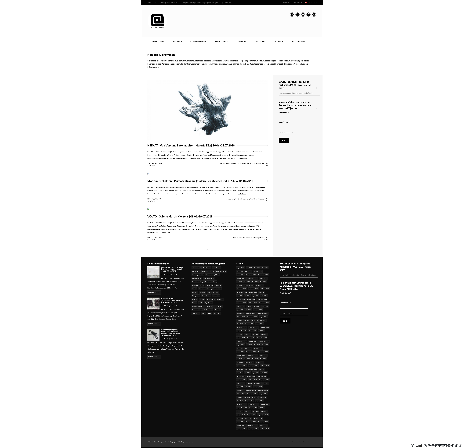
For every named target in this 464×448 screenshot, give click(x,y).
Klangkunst (195, 296)
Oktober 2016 (241, 394)
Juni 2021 (239, 334)
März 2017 (248, 387)
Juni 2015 (239, 411)
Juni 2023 (257, 306)
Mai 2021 (247, 334)
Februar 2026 (258, 271)
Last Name (284, 122)
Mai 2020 (265, 345)
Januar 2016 (259, 401)
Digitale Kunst (196, 278)
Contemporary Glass (212, 275)
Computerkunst (221, 271)
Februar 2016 (249, 401)
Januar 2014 (240, 422)
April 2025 (263, 282)
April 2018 (255, 373)
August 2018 (253, 369)
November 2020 (241, 341)
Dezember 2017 (262, 376)
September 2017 (264, 380)
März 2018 (264, 373)
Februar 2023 (258, 310)
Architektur (206, 268)
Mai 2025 (255, 282)
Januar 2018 (251, 376)
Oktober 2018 (265, 366)
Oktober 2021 (265, 327)
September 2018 (242, 369)
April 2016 (263, 397)
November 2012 (253, 429)
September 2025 (252, 278)
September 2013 (252, 425)
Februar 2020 (258, 348)
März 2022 (240, 324)
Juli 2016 (239, 397)
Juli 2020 (249, 345)
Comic (212, 271)
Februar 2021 (241, 338)
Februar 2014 (258, 418)
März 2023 (248, 310)
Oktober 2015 (265, 404)
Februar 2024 (241, 299)
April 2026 (240, 271)
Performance (208, 310)
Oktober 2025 (241, 278)
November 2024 (253, 289)
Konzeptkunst (206, 296)
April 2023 (240, 310)
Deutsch (311, 2)
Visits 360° (260, 41)
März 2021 (264, 334)
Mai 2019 (255, 359)
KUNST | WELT (221, 41)
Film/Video (253, 199)
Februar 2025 (249, 285)
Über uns (278, 41)
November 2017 (241, 380)
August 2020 (240, 345)
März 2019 (240, 362)
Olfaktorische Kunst (198, 306)
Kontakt (286, 2)
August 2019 (263, 355)
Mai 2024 (247, 296)
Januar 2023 (240, 313)
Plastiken (217, 310)
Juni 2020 (257, 345)
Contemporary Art (224, 163)
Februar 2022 (249, 324)
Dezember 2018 (241, 366)
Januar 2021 (251, 338)
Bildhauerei (196, 271)
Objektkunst (208, 303)
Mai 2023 (265, 306)
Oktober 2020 (253, 341)
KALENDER (241, 41)
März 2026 (248, 271)
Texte (203, 313)
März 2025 (240, 285)
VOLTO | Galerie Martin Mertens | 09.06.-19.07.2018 (179, 216)
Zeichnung (216, 313)
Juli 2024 (261, 292)
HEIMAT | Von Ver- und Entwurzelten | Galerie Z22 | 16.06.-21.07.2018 (191, 145)
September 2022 (252, 317)
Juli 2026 (249, 268)
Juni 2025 (247, 282)
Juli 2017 (249, 383)
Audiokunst (216, 268)
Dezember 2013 (251, 422)
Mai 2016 (255, 397)
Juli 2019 (239, 359)
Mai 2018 (247, 373)
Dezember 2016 (251, 390)
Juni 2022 (247, 320)
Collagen (205, 271)
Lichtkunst (216, 296)
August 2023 (240, 306)
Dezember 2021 (241, 327)
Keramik (195, 292)
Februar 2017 (258, 387)
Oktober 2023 (253, 303)
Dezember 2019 (251, 352)
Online (209, 306)
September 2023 (264, 303)
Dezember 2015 (241, 404)
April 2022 (263, 320)
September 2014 (263, 415)
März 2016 (240, 401)
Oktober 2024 (265, 289)
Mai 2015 (247, 411)
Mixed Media (211, 299)
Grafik (194, 289)
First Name (284, 112)
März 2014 (248, 418)
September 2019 (252, 355)
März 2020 (248, 348)
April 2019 (263, 359)
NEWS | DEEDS (158, 41)
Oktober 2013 (241, 425)
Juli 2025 (239, 282)
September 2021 (242, 331)
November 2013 (263, 422)
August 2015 (253, 408)
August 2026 (240, 268)
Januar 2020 (240, 352)
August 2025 (263, 278)
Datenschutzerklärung (299, 442)
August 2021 (253, 331)
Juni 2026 (257, 268)
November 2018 (253, 366)
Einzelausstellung (243, 199)
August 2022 (263, 317)
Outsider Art (218, 306)
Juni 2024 (239, 296)
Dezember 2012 (241, 429)
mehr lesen (243, 158)
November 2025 (263, 275)
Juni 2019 (247, 359)
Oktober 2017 (253, 380)
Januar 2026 (240, 275)
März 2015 (264, 411)
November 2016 (263, 390)
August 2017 (240, 383)
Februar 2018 (241, 376)
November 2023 (241, 303)
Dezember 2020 (262, 338)
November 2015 (253, 404)
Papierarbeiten (197, 310)
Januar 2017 (240, 390)
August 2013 (263, 425)
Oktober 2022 (241, 317)
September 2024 (242, 292)
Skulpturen (195, 313)
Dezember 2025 (251, 275)
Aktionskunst (196, 268)
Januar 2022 (259, 324)
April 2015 (255, 411)
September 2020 (264, 341)
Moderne (220, 299)
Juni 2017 (257, 383)
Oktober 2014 (251, 415)
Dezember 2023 (262, 299)
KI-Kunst (202, 292)
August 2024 (253, 292)
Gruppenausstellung (244, 163)
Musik (194, 303)
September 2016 (252, 394)
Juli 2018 (261, 369)
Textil (209, 313)
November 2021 (253, 327)
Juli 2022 (239, 320)
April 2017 (240, 387)
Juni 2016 (247, 397)
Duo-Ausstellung (208, 278)
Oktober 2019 (241, 355)
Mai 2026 (265, 268)
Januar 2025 (259, 285)
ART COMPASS (298, 41)
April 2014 (240, 418)
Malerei (262, 163)
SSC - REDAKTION (154, 163)
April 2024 (255, 296)
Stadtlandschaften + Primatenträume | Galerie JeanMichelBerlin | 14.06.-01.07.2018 (200, 181)
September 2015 (242, 408)
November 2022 (263, 313)
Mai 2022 (255, 320)
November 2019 (263, 352)
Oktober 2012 (265, 429)
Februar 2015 (241, 415)
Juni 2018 (239, 373)
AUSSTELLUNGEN (198, 41)
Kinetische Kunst (213, 292)
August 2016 (263, 394)
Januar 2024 (251, 299)
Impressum (297, 2)
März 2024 (264, 296)
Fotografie (234, 163)
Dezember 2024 (241, 289)
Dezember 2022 (251, 313)
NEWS (200, 303)
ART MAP (177, 41)
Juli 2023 (249, 306)
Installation (255, 163)
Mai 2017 (265, 383)
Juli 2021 (261, 331)
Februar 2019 (249, 362)
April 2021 (255, 334)
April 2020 (240, 348)
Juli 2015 (261, 408)
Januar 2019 (259, 362)
